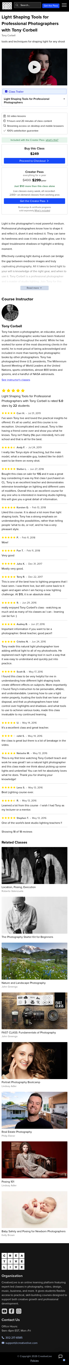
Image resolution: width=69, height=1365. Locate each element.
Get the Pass (51, 5)
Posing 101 (8, 1181)
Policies (34, 1360)
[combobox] (27, 5)
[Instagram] (19, 1311)
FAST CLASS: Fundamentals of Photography (29, 1032)
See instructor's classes (16, 380)
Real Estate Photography (17, 1132)
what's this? (52, 140)
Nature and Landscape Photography (24, 983)
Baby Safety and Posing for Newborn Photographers (33, 1231)
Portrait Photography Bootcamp (21, 1082)
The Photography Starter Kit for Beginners (27, 937)
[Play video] (34, 67)
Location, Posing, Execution (19, 887)
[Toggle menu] (64, 5)
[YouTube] (4, 1311)
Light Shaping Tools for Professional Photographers (26, 100)
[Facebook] (11, 1311)
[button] (60, 1356)
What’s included (42, 210)
